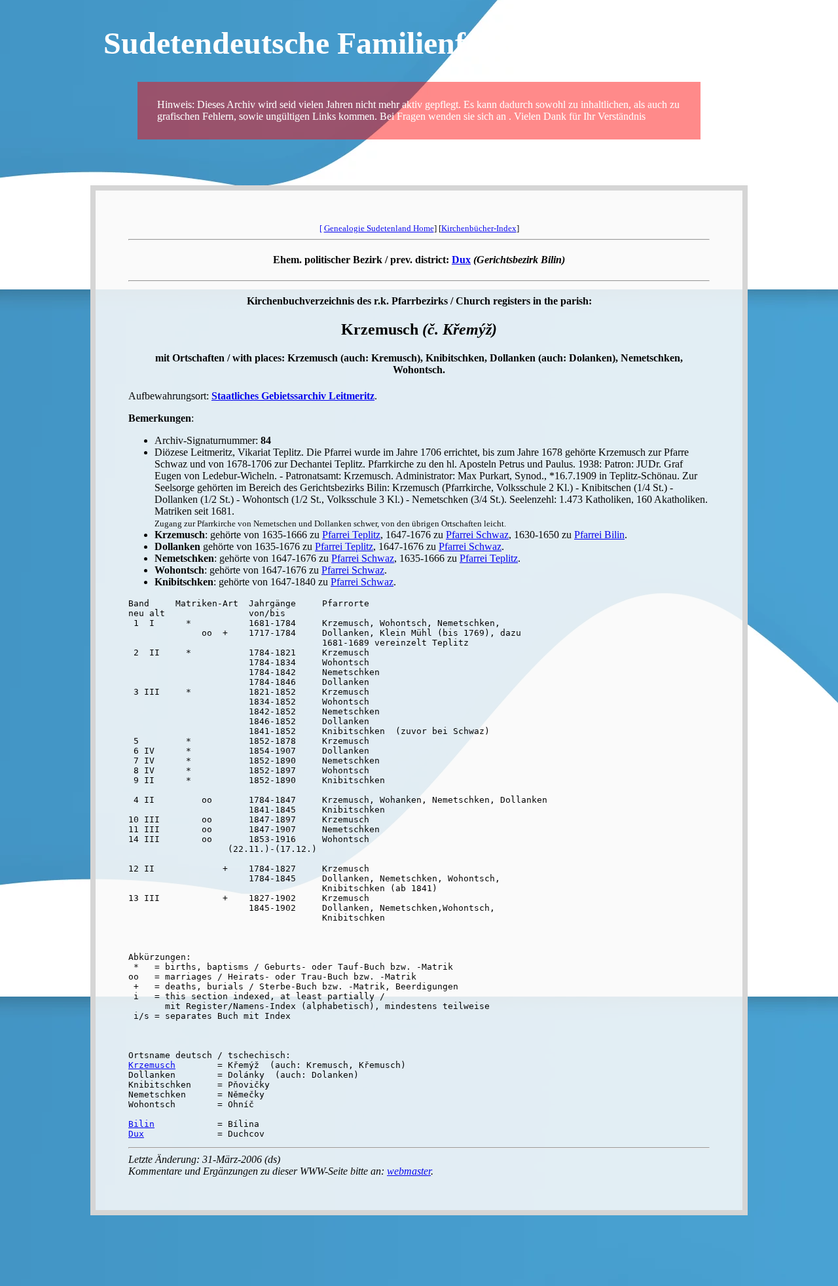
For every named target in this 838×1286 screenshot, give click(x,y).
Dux (461, 259)
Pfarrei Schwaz (477, 534)
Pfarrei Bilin (599, 534)
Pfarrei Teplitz (351, 534)
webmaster (409, 1171)
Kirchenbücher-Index (479, 228)
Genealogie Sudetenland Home (379, 228)
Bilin (141, 1124)
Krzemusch (151, 1065)
